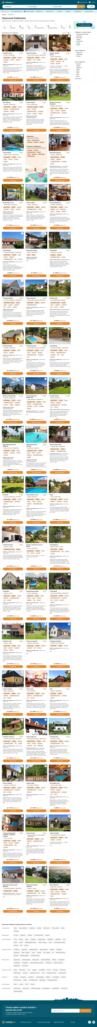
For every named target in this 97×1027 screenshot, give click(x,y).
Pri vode (16, 935)
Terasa (33, 952)
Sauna (29, 154)
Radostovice (53, 252)
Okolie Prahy (79, 37)
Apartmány (30, 142)
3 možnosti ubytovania (31, 117)
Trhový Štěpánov (41, 835)
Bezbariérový (17, 965)
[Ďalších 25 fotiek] (36, 192)
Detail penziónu (36, 275)
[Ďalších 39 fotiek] (60, 142)
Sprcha (21, 942)
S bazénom (30, 150)
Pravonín (10, 154)
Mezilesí (6, 593)
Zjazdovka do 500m (51, 973)
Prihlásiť (93, 2)
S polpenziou (17, 962)
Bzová (29, 785)
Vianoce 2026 (26, 988)
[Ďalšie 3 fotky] (36, 240)
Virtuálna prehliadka (45, 959)
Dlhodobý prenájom (52, 980)
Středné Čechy (11, 55)
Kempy (62, 928)
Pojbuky (56, 546)
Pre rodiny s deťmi (31, 152)
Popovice (37, 738)
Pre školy (63, 977)
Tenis (28, 970)
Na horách (25, 973)
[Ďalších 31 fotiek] (36, 92)
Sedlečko (53, 643)
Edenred (32, 984)
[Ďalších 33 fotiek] (13, 484)
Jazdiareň (34, 970)
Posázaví (78, 39)
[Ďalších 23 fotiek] (13, 42)
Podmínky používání (25, 1022)
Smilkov (29, 204)
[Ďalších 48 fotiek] (60, 92)
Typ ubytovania (77, 11)
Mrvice (29, 55)
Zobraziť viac (78, 78)
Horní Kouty (6, 496)
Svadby (25, 980)
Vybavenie (68, 11)
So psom (38, 152)
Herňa (15, 939)
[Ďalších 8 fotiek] (60, 726)
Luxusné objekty (40, 977)
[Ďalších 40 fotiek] (13, 288)
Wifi (21, 945)
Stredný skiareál (62, 973)
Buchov (52, 56)
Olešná (29, 399)
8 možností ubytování (64, 409)
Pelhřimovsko (79, 54)
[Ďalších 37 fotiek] (36, 42)
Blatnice (52, 546)
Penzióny (36, 142)
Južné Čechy (14, 204)
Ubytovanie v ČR (50, 11)
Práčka (15, 942)
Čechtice (6, 55)
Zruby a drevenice (35, 140)
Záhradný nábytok (24, 955)
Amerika (78, 65)
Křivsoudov (6, 785)
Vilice (29, 690)
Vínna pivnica (17, 959)
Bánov (77, 74)
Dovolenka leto (55, 988)
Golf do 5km (22, 970)
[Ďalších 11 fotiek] (60, 434)
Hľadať (81, 6)
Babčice (78, 69)
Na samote (34, 154)
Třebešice (30, 643)
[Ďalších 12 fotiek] (60, 42)
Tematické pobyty (89, 11)
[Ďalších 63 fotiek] (13, 142)
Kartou (15, 984)
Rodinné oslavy (17, 980)
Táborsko (78, 56)
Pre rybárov (31, 977)
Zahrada (16, 955)
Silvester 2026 (17, 988)
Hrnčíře (52, 397)
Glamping (42, 142)
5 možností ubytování (64, 259)
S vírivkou (36, 150)
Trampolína (16, 949)
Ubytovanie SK (39, 11)
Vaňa (64, 939)
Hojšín (29, 104)
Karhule (6, 154)
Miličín (56, 446)
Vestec (52, 496)
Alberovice (78, 63)
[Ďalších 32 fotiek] (13, 385)
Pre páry (16, 977)
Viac (8, 72)
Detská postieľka (26, 959)
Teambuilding (55, 977)
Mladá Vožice (30, 448)
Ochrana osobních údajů (43, 1022)
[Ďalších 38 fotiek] (13, 335)
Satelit (26, 939)
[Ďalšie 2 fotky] (13, 726)
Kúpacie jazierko (43, 949)
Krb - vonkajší (47, 952)
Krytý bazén (24, 949)
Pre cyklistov (23, 977)
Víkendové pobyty (30, 11)
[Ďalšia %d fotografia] (13, 874)
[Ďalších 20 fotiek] (36, 335)
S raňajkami (25, 962)
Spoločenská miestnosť (59, 942)
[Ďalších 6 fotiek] (36, 288)
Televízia (16, 945)
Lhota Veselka (31, 300)
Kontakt (73, 1022)
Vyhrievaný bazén (33, 949)
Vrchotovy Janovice (35, 55)
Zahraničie (59, 11)
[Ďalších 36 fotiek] (60, 385)
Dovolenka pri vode (17, 11)
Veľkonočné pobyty (35, 988)
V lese (43, 973)
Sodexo (21, 984)
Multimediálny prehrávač (30, 942)
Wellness (48, 977)
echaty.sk (4, 14)
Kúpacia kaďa (35, 959)
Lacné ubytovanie (33, 980)
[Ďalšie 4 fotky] (36, 773)
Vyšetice (29, 496)
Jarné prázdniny (46, 988)
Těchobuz (6, 546)
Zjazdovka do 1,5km (34, 973)
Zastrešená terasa (35, 955)
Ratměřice (53, 105)
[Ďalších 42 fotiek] (13, 240)
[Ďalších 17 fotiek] (60, 240)
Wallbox (54, 959)
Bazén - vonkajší (25, 952)
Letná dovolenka (31, 156)
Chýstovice (53, 738)
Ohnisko (39, 952)
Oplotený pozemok (60, 952)
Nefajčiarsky (48, 962)
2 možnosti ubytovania (8, 213)
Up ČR (26, 984)
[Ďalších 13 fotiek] (60, 534)
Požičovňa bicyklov (58, 962)
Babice (77, 71)
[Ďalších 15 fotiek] (13, 822)
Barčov (78, 76)
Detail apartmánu (59, 180)
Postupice (36, 300)
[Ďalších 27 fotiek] (13, 678)
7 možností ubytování (64, 309)
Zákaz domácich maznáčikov (36, 962)
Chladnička (33, 939)
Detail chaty (13, 80)
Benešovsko (79, 52)
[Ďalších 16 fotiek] (60, 678)
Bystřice (29, 593)
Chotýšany (53, 204)
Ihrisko (15, 970)
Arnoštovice (79, 67)
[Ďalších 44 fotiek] (13, 92)
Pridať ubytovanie (83, 2)
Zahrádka (6, 347)
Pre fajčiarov (61, 959)
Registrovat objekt (59, 1022)
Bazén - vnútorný (43, 942)
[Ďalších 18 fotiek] (36, 534)
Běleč (32, 785)
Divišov (29, 252)
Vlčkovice (53, 154)
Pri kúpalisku (42, 970)
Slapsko (9, 204)
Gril (53, 952)
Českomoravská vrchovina (82, 34)
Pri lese (48, 970)
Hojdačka (52, 949)
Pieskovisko (16, 952)
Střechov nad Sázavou (32, 835)
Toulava (78, 43)
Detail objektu (59, 275)
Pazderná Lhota (31, 738)
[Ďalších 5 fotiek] (60, 581)
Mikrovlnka (58, 939)
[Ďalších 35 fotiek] (36, 822)
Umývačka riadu (41, 939)
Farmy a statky (55, 928)
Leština (5, 204)
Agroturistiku (42, 980)
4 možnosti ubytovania (31, 258)
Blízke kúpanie (41, 154)
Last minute (6, 11)
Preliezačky (59, 949)
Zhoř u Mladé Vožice (55, 300)
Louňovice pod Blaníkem (9, 252)
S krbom (26, 945)
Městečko (6, 104)
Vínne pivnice (46, 928)
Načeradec (33, 399)
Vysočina (11, 546)
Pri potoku (55, 970)
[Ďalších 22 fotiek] (13, 192)
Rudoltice (53, 690)
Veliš (56, 643)
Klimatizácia (50, 939)
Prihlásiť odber (85, 1010)
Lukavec (6, 838)
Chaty (29, 140)
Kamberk (6, 397)
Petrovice (53, 446)
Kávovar (21, 939)
